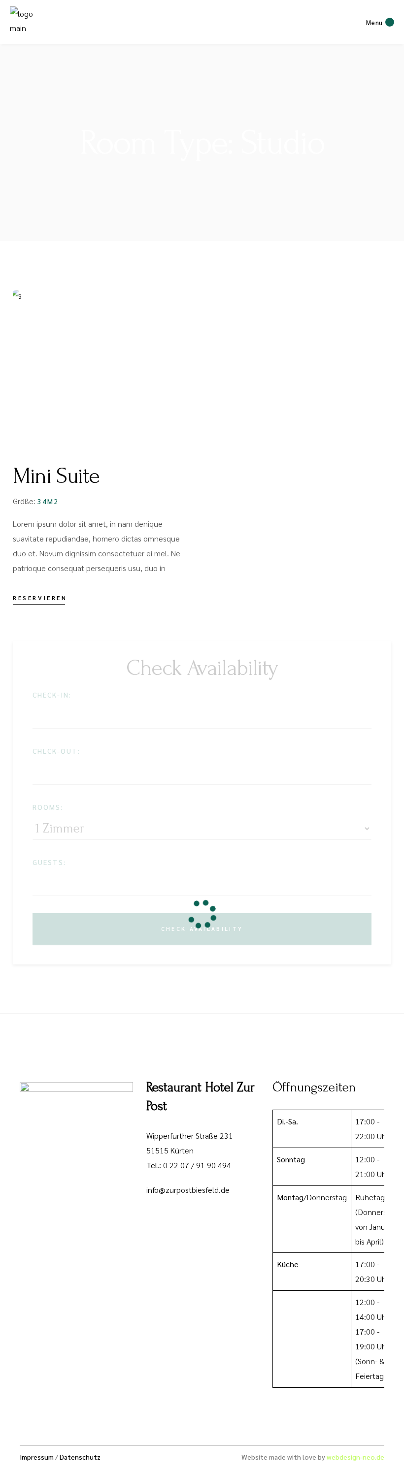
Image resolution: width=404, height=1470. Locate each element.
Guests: (49, 862)
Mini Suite (56, 476)
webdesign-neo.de (355, 1456)
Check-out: (56, 750)
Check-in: (52, 694)
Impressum (37, 1456)
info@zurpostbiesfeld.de (188, 1189)
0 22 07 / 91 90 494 (197, 1165)
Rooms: (48, 806)
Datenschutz (80, 1456)
